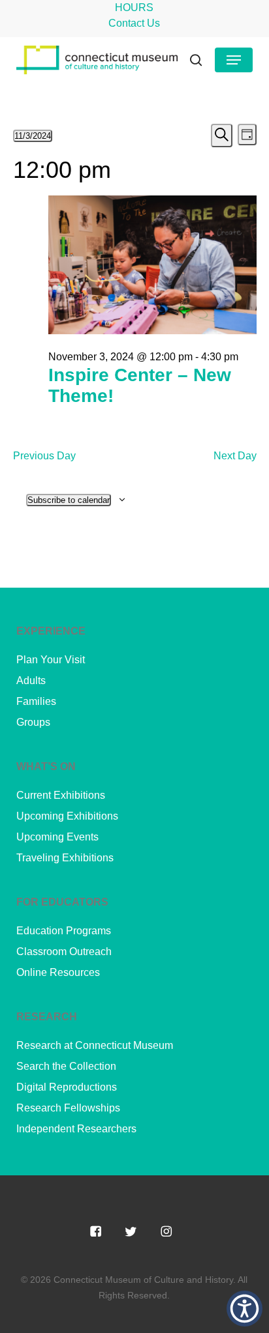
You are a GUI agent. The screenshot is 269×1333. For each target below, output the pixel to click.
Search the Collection (66, 1066)
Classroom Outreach (64, 951)
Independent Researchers (76, 1128)
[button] (234, 59)
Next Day (235, 455)
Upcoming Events (57, 836)
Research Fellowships (68, 1107)
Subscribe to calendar (68, 500)
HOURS (134, 7)
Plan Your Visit (50, 659)
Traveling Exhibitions (65, 857)
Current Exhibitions (60, 795)
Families (36, 701)
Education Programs (63, 930)
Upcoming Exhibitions (67, 816)
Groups (33, 722)
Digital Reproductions (66, 1087)
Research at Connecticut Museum (94, 1045)
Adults (31, 680)
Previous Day (44, 455)
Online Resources (58, 972)
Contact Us (134, 23)
